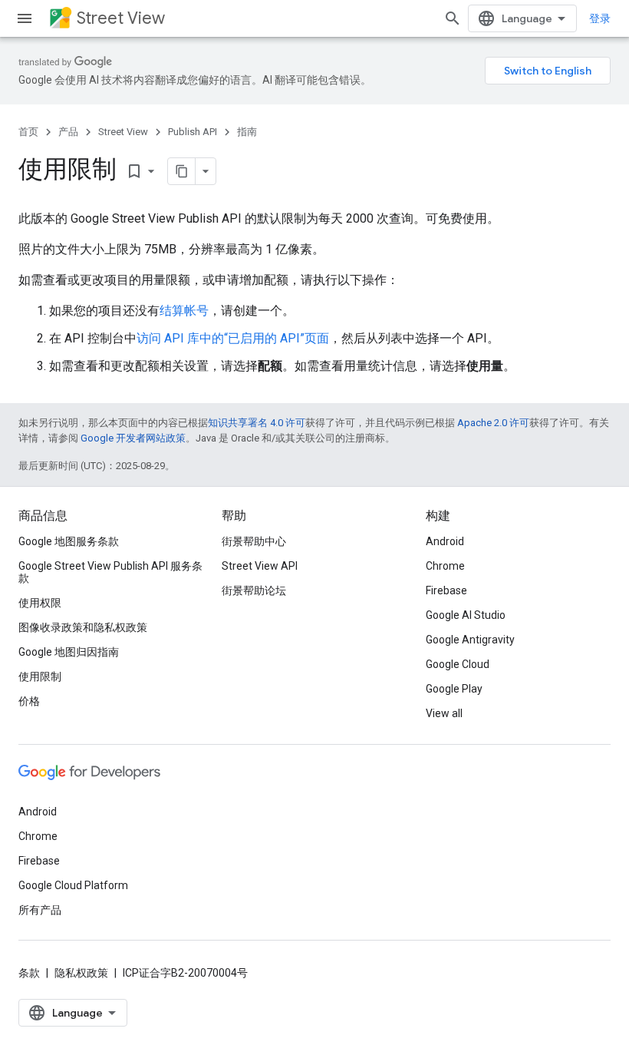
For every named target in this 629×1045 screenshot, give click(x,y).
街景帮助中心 (254, 541)
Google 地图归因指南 (68, 652)
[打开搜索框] (452, 18)
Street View (121, 18)
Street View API (260, 566)
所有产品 (39, 910)
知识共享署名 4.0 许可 (256, 422)
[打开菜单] (24, 18)
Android (445, 541)
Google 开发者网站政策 (133, 438)
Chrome (445, 566)
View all (444, 713)
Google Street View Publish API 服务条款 (110, 572)
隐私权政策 (81, 973)
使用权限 (39, 603)
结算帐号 (184, 310)
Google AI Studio (466, 615)
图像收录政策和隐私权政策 (82, 627)
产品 (68, 131)
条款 (29, 973)
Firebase (446, 590)
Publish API (192, 131)
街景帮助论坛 (254, 590)
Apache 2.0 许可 (493, 422)
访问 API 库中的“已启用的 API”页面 (233, 338)
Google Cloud (457, 664)
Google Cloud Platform (73, 885)
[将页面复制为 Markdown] (182, 171)
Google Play (454, 689)
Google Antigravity (470, 639)
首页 (28, 131)
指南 (247, 131)
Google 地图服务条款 (68, 541)
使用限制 (39, 676)
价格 (29, 701)
